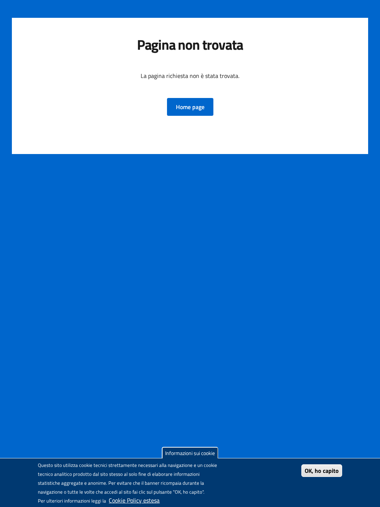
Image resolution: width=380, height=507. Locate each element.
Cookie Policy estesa (134, 500)
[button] (190, 107)
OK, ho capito (322, 470)
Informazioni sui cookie (190, 453)
